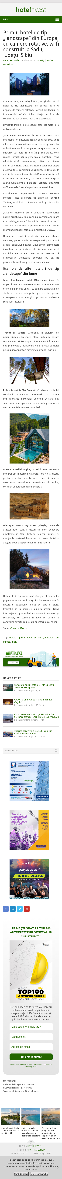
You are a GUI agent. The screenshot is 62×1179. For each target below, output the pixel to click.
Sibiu (14, 642)
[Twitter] (20, 909)
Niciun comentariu (22, 690)
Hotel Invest (31, 9)
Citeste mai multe (39, 1174)
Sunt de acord (21, 1174)
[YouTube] (27, 909)
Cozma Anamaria (11, 60)
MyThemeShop (36, 1149)
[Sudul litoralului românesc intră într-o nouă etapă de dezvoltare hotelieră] (30, 1116)
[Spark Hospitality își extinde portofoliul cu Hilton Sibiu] (10, 1116)
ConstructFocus (18, 628)
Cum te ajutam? (42, 1153)
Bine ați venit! (19, 1153)
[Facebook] (6, 909)
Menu (6, 19)
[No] (58, 1167)
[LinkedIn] (13, 909)
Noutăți (41, 60)
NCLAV (12, 637)
